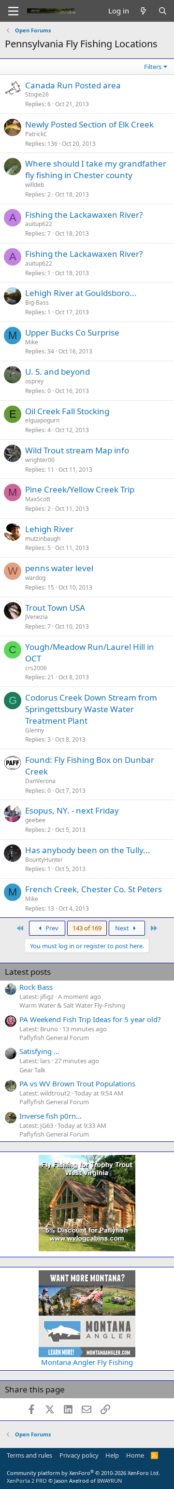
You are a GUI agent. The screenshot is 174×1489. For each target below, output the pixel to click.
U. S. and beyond (57, 371)
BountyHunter (44, 860)
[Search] (162, 11)
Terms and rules (29, 1455)
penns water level (59, 568)
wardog (35, 578)
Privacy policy (79, 1455)
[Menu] (13, 11)
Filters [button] (152, 66)
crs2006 (36, 668)
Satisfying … (39, 1051)
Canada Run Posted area (73, 85)
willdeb (34, 185)
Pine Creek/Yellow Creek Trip (79, 489)
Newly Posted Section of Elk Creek (89, 124)
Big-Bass (37, 302)
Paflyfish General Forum (54, 1037)
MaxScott (37, 499)
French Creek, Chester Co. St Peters (93, 889)
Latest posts (28, 971)
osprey (34, 381)
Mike (31, 342)
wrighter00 (40, 460)
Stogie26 (37, 94)
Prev (51, 928)
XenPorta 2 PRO (27, 1480)
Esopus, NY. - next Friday (72, 810)
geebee (35, 820)
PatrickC (36, 134)
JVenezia (36, 617)
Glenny (34, 730)
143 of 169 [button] (87, 928)
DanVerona (40, 781)
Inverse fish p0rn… (50, 1116)
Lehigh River (49, 528)
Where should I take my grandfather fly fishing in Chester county (95, 169)
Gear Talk (32, 1070)
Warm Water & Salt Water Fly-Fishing (72, 1005)
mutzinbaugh (42, 538)
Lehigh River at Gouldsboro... (81, 292)
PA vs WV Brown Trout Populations (77, 1083)
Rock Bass (36, 987)
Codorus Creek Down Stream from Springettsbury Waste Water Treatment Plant (91, 709)
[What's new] (143, 11)
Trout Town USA (55, 607)
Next (122, 928)
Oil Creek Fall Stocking (67, 411)
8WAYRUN (109, 1480)
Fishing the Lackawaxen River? (84, 214)
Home (135, 1455)
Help (112, 1455)
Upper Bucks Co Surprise (72, 332)
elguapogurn (42, 420)
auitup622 (38, 224)
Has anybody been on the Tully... (87, 850)
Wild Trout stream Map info (77, 450)
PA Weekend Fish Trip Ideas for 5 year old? (90, 1019)
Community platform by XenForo (83, 1472)
